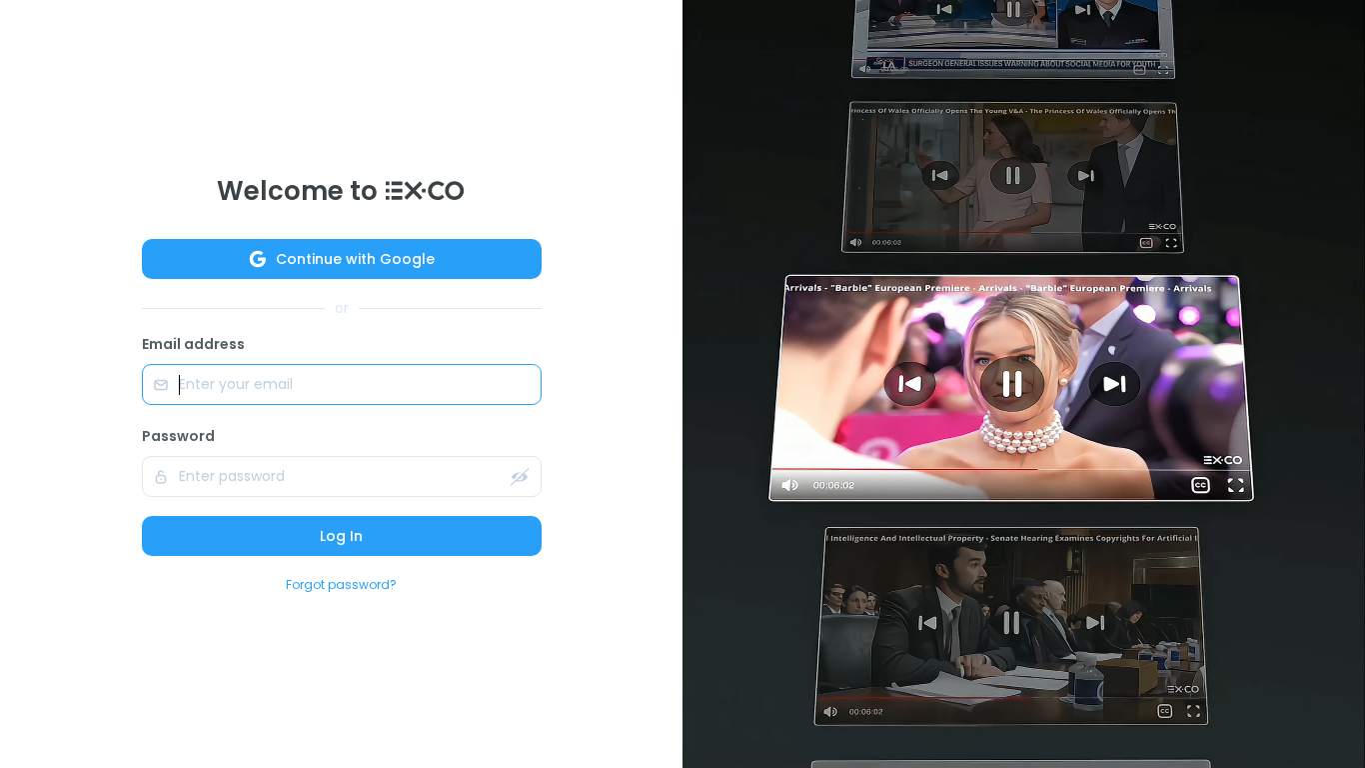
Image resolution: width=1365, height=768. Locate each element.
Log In (341, 536)
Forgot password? (341, 584)
